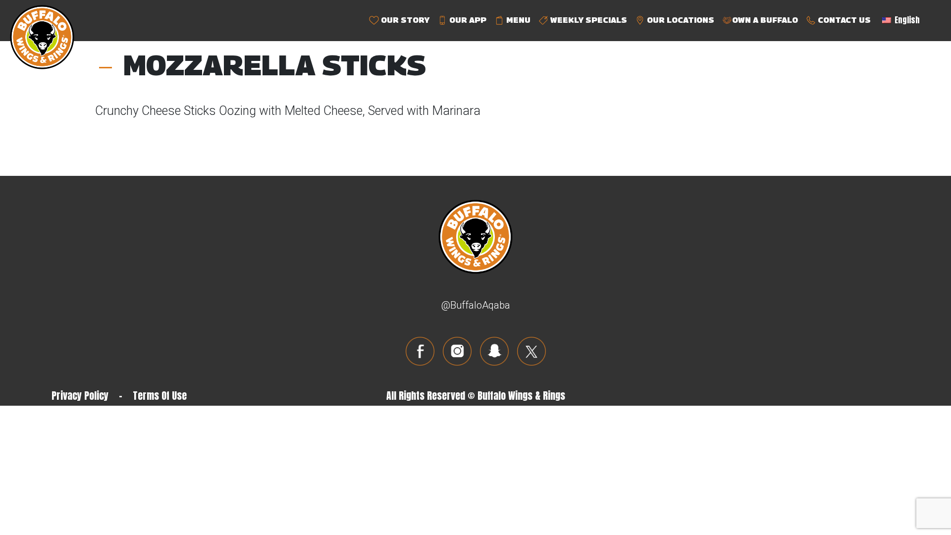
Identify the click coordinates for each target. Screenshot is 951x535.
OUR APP (466, 20)
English (906, 20)
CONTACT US (843, 20)
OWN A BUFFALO (765, 20)
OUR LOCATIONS (679, 20)
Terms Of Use (160, 395)
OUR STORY (404, 20)
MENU (517, 20)
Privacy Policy (80, 395)
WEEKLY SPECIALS (587, 20)
